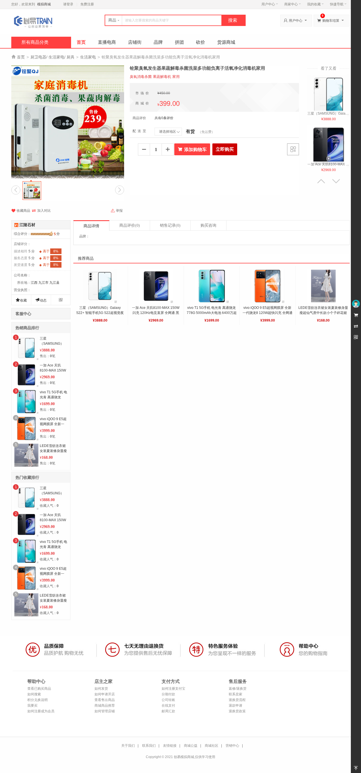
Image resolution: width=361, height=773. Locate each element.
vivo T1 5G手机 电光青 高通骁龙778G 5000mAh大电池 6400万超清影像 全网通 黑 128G (212, 313)
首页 (81, 42)
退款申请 (235, 706)
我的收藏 (314, 4)
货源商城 (226, 42)
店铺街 (135, 42)
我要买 (32, 706)
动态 (41, 300)
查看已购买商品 (39, 689)
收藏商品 (20, 210)
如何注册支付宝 (173, 689)
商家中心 (291, 4)
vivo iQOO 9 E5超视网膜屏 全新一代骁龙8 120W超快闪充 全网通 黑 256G (268, 313)
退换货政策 (237, 711)
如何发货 (101, 689)
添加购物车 (192, 149)
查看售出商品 (104, 700)
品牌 (158, 42)
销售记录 (170, 225)
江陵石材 (27, 224)
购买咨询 (208, 225)
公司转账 (168, 700)
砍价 (200, 42)
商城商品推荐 (104, 706)
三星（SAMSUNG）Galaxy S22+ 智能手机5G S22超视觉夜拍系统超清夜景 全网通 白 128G (100, 313)
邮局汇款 (168, 711)
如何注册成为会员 (40, 711)
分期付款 (168, 694)
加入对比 (41, 210)
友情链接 (170, 746)
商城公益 (190, 746)
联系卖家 (235, 694)
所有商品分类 (35, 42)
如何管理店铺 (104, 711)
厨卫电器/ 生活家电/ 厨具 (52, 57)
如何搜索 (34, 694)
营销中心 (232, 746)
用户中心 (268, 4)
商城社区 (211, 746)
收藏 (21, 300)
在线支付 (168, 706)
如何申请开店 (104, 694)
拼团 (179, 42)
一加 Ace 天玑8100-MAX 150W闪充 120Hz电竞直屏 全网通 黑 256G (156, 313)
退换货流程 (237, 700)
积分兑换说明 (37, 700)
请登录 (68, 4)
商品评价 (129, 225)
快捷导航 (337, 4)
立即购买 (225, 149)
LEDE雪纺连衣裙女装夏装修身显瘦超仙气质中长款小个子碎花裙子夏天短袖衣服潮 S (323, 313)
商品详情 (91, 226)
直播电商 (107, 42)
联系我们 (149, 746)
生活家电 (88, 57)
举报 (117, 210)
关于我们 (128, 746)
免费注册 (87, 4)
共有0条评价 (164, 118)
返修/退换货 (237, 689)
